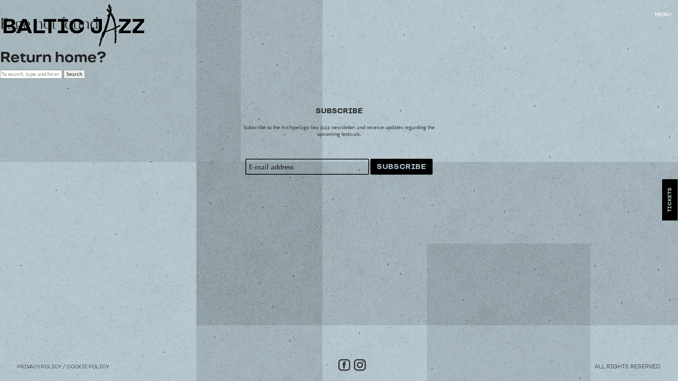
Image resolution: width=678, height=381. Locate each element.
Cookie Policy (88, 367)
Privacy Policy (39, 367)
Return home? (53, 57)
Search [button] (74, 74)
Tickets (670, 200)
